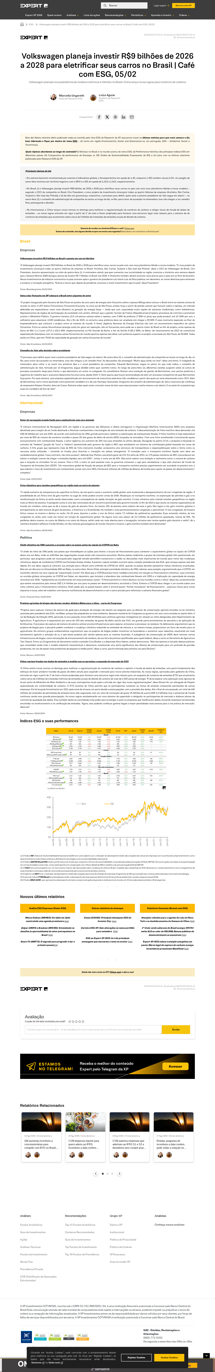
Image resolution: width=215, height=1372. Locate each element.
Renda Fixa (26, 1261)
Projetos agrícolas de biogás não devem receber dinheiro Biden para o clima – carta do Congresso (71, 603)
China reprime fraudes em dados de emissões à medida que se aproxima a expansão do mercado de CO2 (74, 661)
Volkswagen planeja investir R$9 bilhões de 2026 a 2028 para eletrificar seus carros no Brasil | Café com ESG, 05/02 (97, 24)
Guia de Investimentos (33, 1232)
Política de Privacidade (123, 1239)
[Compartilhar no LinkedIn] (123, 117)
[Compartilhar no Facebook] (99, 117)
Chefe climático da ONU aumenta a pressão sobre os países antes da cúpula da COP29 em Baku (69, 544)
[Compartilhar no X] (107, 117)
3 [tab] (112, 1173)
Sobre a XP (116, 1224)
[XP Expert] (34, 6)
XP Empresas (117, 1254)
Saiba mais (54, 1362)
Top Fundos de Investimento (81, 1247)
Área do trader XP (120, 1261)
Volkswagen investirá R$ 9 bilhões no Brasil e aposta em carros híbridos (57, 258)
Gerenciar (36, 1362)
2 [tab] (107, 1173)
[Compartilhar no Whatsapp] (115, 117)
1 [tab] (102, 1173)
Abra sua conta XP (183, 5)
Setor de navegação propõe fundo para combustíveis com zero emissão (57, 420)
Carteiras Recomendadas (79, 1232)
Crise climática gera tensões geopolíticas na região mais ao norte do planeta (59, 485)
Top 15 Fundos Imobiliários (80, 1224)
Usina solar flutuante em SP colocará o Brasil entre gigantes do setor (55, 295)
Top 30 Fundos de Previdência (82, 1254)
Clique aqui (129, 228)
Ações (23, 1239)
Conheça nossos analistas (169, 1224)
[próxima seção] (119, 1173)
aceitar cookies (169, 1357)
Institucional (117, 1232)
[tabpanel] (41, 1137)
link (66, 921)
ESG (31, 24)
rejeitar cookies (136, 1357)
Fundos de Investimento (33, 1254)
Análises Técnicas (30, 1247)
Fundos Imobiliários (31, 1224)
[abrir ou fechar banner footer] (206, 1355)
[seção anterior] (95, 1173)
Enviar (176, 1029)
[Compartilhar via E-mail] (131, 117)
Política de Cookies (121, 1247)
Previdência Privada (31, 1269)
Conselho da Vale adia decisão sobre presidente (45, 350)
